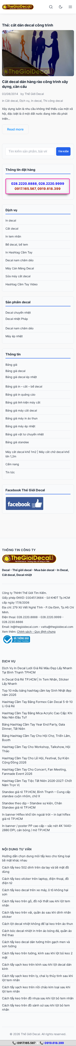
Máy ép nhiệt (14, 336)
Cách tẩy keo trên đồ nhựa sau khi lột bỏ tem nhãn (38, 998)
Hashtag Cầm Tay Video (21, 284)
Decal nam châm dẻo (19, 260)
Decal (6, 570)
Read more (15, 129)
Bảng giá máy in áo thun (21, 418)
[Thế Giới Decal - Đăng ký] (38, 639)
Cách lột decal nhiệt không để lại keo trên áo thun (37, 924)
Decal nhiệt (24, 575)
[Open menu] (70, 7)
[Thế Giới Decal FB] (38, 503)
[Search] (51, 7)
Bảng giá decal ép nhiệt (21, 377)
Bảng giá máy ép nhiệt (20, 426)
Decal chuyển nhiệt (18, 312)
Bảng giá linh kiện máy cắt (22, 402)
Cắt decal (11, 100)
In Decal (62, 570)
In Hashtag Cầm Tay (18, 252)
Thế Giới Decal (34, 94)
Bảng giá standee (17, 442)
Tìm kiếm (63, 151)
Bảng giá (11, 364)
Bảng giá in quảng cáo (20, 394)
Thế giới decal (22, 570)
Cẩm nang (12, 464)
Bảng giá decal (15, 371)
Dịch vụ (24, 100)
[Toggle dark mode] (60, 7)
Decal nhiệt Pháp (16, 318)
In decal (36, 100)
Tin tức (10, 472)
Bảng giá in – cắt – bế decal (23, 386)
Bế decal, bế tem (16, 244)
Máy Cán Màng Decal (19, 268)
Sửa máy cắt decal (17, 276)
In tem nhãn (13, 236)
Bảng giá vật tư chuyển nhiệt (24, 434)
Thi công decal (53, 100)
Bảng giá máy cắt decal (21, 410)
